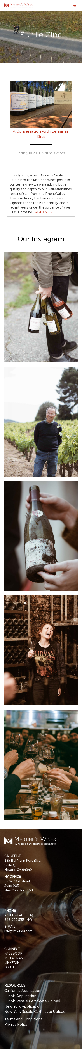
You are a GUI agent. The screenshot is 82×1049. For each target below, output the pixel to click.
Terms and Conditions (23, 1019)
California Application (22, 990)
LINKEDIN (11, 962)
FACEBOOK (13, 953)
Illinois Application (20, 996)
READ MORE (45, 212)
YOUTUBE (12, 967)
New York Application (23, 1006)
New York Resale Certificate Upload (35, 1011)
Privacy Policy (16, 1024)
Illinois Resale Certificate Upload (32, 1001)
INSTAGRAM (14, 958)
